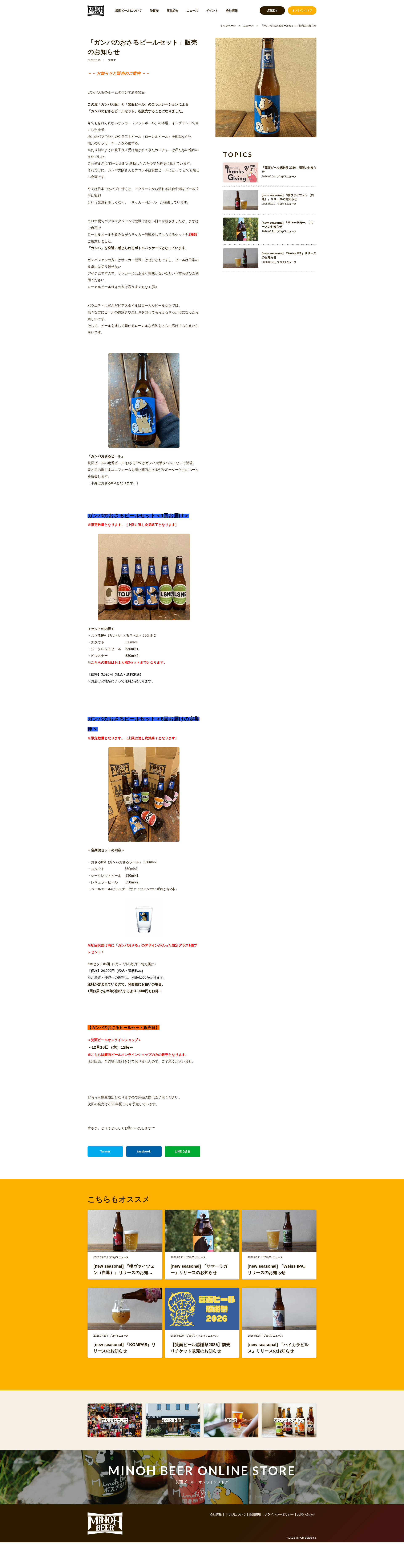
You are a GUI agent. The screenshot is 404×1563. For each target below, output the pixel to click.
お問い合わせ (306, 1514)
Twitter (105, 1151)
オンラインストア (302, 10)
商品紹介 (172, 10)
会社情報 (232, 10)
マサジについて (235, 1514)
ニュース (192, 10)
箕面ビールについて (128, 10)
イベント (212, 10)
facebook (144, 1151)
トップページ (228, 25)
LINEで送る (182, 1151)
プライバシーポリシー (279, 1514)
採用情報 (255, 1514)
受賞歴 (154, 10)
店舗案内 (272, 10)
